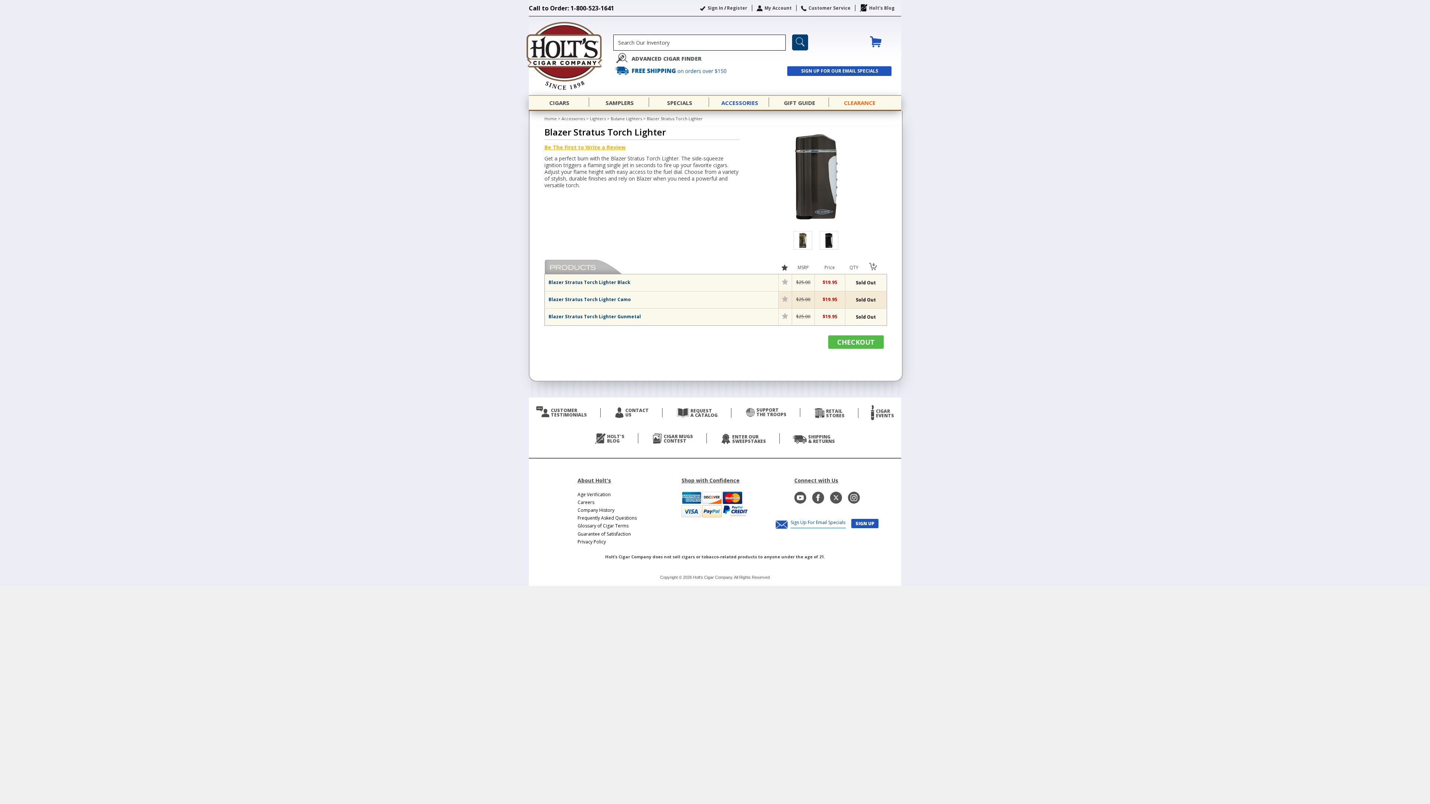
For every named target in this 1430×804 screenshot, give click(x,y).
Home (550, 118)
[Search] (800, 42)
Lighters (598, 118)
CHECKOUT (856, 342)
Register (737, 8)
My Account (778, 8)
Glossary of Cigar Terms (603, 526)
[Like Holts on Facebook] (818, 498)
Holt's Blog (881, 8)
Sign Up (864, 523)
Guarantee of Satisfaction (604, 534)
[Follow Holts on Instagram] (854, 498)
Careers (586, 502)
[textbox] (699, 43)
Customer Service (829, 8)
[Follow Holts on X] (836, 498)
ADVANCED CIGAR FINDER (667, 58)
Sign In (715, 8)
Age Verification (594, 494)
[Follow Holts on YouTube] (800, 498)
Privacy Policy (592, 542)
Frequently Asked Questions (607, 518)
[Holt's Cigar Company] (571, 56)
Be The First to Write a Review (585, 147)
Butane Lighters (626, 118)
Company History (596, 510)
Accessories (573, 118)
